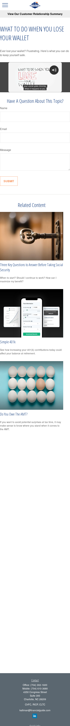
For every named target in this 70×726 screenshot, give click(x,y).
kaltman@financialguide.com (35, 710)
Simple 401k (7, 341)
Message (5, 150)
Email (3, 129)
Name (3, 108)
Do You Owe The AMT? (13, 414)
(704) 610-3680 (39, 688)
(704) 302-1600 (38, 685)
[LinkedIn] (34, 716)
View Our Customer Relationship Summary (35, 14)
